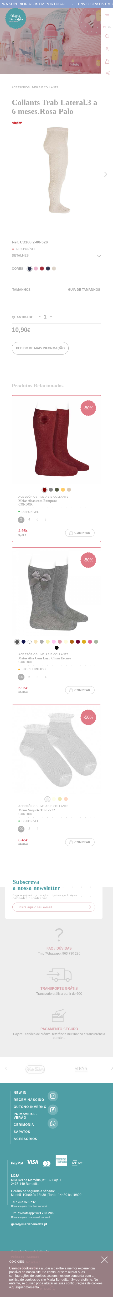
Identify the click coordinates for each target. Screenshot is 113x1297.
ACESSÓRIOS (21, 87)
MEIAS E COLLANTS (45, 87)
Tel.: (23, 1202)
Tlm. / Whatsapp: (32, 1213)
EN (109, 26)
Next (107, 174)
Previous (13, 226)
